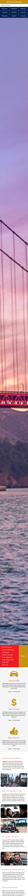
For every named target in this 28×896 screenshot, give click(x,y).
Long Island (23, 12)
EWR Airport (23, 8)
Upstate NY (14, 16)
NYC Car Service (6, 5)
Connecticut (23, 16)
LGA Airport (4, 12)
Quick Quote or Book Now (14, 2)
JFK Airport (14, 12)
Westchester (4, 16)
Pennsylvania (14, 8)
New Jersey (4, 8)
